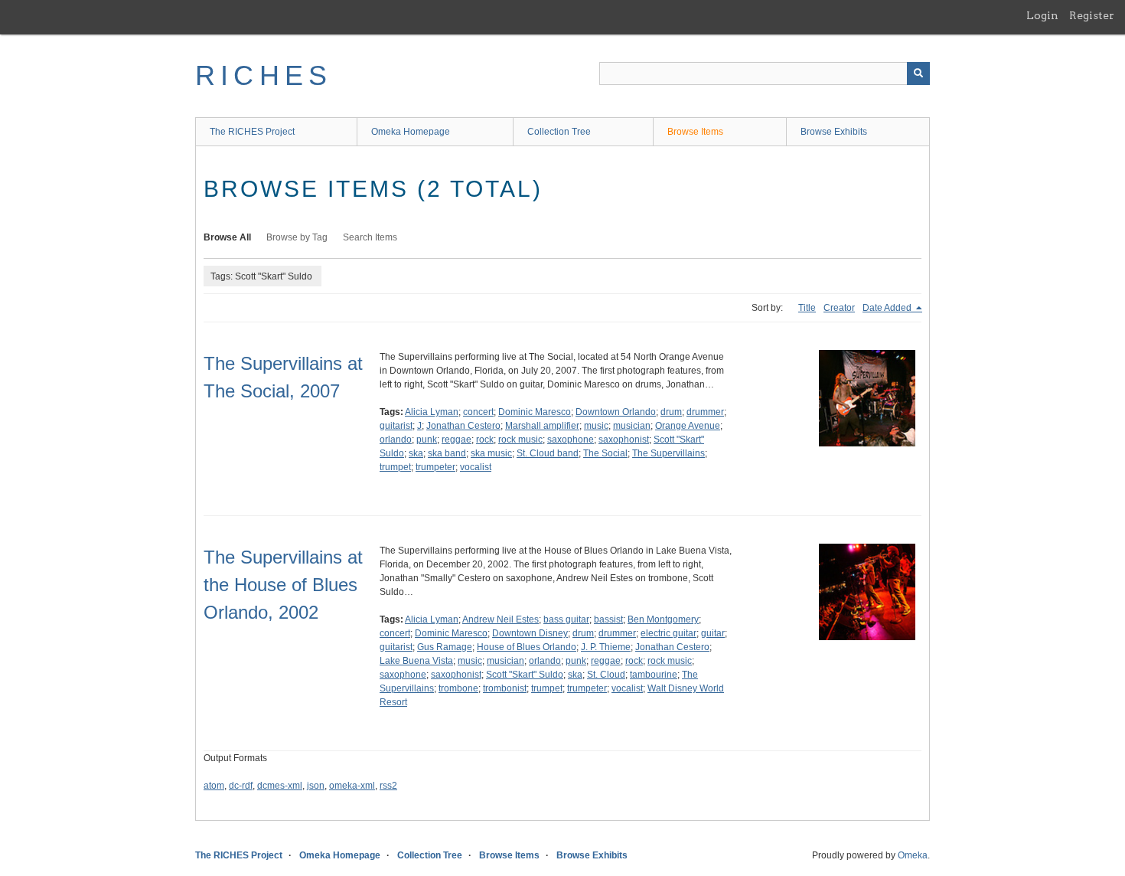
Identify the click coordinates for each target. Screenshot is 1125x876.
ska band (447, 453)
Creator (839, 307)
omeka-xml (352, 785)
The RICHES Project (252, 131)
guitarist (396, 425)
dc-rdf (241, 785)
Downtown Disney (530, 633)
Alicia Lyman (431, 412)
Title (807, 307)
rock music (520, 439)
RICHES (263, 75)
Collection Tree (559, 131)
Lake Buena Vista (416, 660)
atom (214, 785)
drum (671, 412)
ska (416, 453)
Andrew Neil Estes (500, 619)
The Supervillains (668, 453)
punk (426, 439)
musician (632, 425)
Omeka (913, 855)
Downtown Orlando (616, 412)
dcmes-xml (279, 785)
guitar (713, 633)
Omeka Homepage (410, 131)
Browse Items (695, 131)
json (315, 785)
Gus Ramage (444, 647)
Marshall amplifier (542, 425)
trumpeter (435, 467)
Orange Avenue (687, 425)
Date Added (888, 307)
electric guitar (668, 633)
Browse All (227, 237)
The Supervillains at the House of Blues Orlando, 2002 (283, 585)
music (596, 425)
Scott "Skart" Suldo (524, 674)
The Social (605, 453)
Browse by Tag (297, 237)
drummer (705, 412)
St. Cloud (606, 674)
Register (1091, 15)
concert (478, 412)
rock (485, 439)
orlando (396, 439)
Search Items (370, 237)
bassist (608, 619)
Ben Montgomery (663, 619)
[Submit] (918, 73)
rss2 (388, 785)
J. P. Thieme (606, 647)
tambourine (653, 674)
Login (1042, 15)
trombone (458, 688)
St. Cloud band (548, 453)
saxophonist (623, 439)
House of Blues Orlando (526, 647)
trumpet (395, 467)
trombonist (505, 688)
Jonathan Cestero (463, 425)
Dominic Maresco (534, 412)
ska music (491, 453)
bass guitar (566, 619)
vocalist (475, 467)
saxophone (570, 439)
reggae (456, 439)
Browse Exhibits (834, 131)
